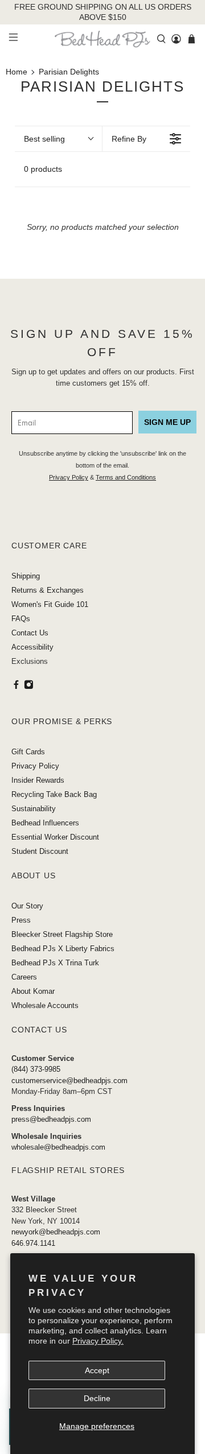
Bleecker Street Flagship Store (62, 934)
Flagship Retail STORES (68, 1170)
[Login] (176, 39)
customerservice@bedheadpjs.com (69, 1080)
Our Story (27, 906)
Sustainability (33, 808)
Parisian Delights (69, 71)
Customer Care (49, 545)
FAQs (20, 618)
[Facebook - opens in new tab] (16, 687)
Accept (97, 1370)
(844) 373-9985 (35, 1069)
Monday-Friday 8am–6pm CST (61, 1091)
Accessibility (32, 647)
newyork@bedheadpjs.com (55, 1232)
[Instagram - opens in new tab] (29, 687)
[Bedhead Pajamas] (102, 39)
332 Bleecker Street (44, 1209)
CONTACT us (39, 1029)
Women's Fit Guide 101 (49, 604)
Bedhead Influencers (45, 823)
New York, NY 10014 (45, 1221)
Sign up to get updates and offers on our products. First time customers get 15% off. (102, 377)
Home (16, 71)
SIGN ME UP (167, 422)
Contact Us (29, 633)
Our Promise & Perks (61, 721)
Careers (24, 977)
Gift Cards (28, 751)
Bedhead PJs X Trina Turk (55, 963)
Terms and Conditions (126, 477)
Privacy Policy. (98, 1340)
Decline (97, 1398)
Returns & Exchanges (47, 590)
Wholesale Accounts (45, 1005)
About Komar (33, 991)
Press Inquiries (38, 1108)
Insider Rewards (37, 780)
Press (21, 920)
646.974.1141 (33, 1243)
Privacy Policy (68, 477)
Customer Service (42, 1058)
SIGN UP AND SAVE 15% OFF (102, 342)
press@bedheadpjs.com (51, 1119)
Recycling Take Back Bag (54, 794)
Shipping (25, 576)
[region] (102, 12)
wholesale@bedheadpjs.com (58, 1147)
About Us (33, 875)
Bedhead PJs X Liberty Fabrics (62, 948)
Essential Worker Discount (55, 837)
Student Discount (39, 851)
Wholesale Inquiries (46, 1136)
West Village (33, 1199)
